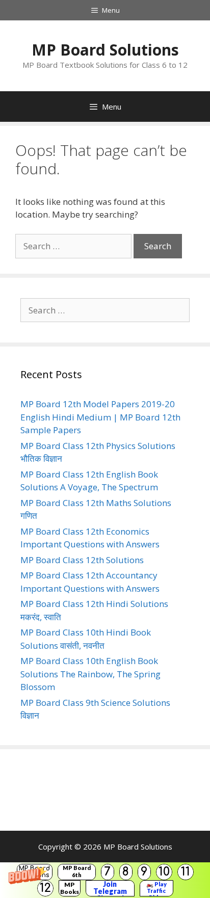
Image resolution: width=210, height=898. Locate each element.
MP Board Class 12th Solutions (82, 560)
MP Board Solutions (105, 49)
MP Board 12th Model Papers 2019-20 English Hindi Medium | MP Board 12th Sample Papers (100, 417)
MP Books (69, 888)
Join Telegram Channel (110, 888)
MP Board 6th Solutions (77, 872)
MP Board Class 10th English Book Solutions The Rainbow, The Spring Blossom (90, 674)
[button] (105, 880)
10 (164, 871)
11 (185, 871)
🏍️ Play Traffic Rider (156, 888)
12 (45, 888)
